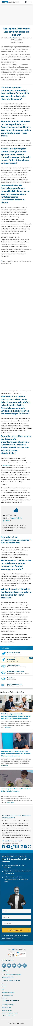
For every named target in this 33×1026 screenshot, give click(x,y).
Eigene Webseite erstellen (14, 684)
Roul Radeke (13, 38)
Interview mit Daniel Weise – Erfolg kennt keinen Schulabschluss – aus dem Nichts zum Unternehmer (16, 750)
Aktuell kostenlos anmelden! (14, 654)
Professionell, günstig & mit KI (15, 686)
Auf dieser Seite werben (8, 1016)
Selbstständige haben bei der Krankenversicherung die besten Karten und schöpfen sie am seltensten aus (16, 712)
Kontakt (4, 987)
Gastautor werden (7, 1010)
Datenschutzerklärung (7, 938)
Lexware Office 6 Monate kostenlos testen (18, 673)
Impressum (5, 998)
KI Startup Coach (12, 652)
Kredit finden (11, 678)
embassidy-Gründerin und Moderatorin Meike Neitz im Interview (16, 787)
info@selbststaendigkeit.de (13, 974)
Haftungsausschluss (7, 995)
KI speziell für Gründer (13, 661)
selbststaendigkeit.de (8, 977)
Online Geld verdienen (13, 665)
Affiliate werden (6, 1007)
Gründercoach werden (8, 1004)
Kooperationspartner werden (10, 1013)
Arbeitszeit (6, 465)
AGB (3, 989)
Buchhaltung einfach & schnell (15, 671)
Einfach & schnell (11, 679)
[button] (25, 911)
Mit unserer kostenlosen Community (16, 666)
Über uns (4, 984)
